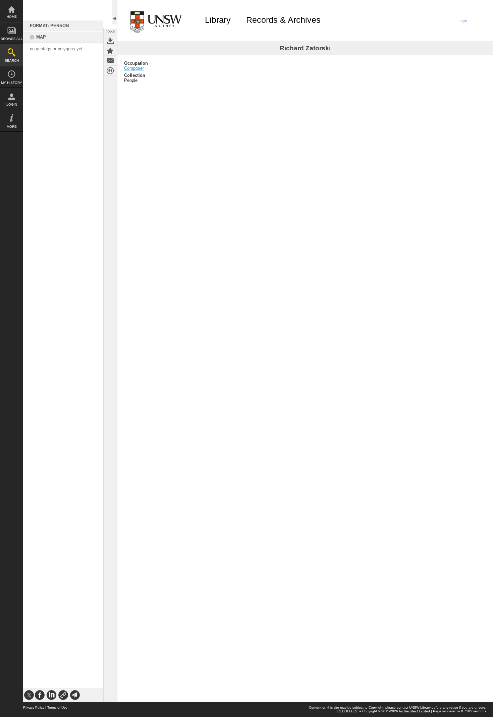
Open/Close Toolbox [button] (114, 12)
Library (218, 19)
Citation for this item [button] (110, 71)
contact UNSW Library (414, 707)
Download (110, 41)
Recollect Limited (417, 711)
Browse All (12, 39)
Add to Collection (110, 51)
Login (11, 104)
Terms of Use (57, 707)
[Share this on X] (29, 695)
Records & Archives (283, 19)
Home (12, 16)
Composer (134, 68)
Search (12, 60)
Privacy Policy (33, 707)
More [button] (12, 126)
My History (11, 83)
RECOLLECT (347, 711)
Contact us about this (110, 61)
